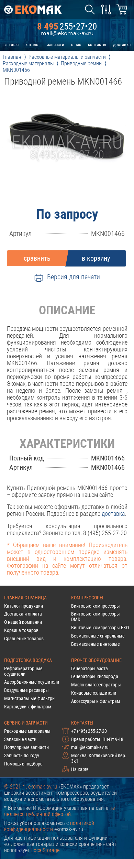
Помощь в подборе (23, 763)
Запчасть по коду (21, 755)
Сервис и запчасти (26, 723)
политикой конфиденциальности (49, 826)
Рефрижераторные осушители (23, 671)
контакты (97, 44)
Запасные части (20, 739)
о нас (76, 44)
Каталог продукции (23, 606)
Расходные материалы (27, 731)
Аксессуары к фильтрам (95, 701)
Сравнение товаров (24, 638)
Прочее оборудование (96, 660)
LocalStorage (45, 850)
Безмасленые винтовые (95, 644)
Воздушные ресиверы (26, 690)
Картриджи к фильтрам (27, 706)
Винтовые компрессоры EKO (100, 627)
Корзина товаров (21, 630)
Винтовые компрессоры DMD (95, 616)
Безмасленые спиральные (98, 636)
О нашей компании (23, 622)
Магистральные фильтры (30, 698)
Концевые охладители (93, 693)
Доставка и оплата (23, 614)
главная (11, 44)
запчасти (55, 44)
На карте (80, 769)
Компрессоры (87, 597)
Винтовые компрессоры (95, 606)
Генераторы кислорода (94, 676)
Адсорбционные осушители (31, 682)
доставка (122, 44)
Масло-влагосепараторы (96, 684)
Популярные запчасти (26, 747)
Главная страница (25, 597)
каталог (32, 44)
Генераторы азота (89, 668)
